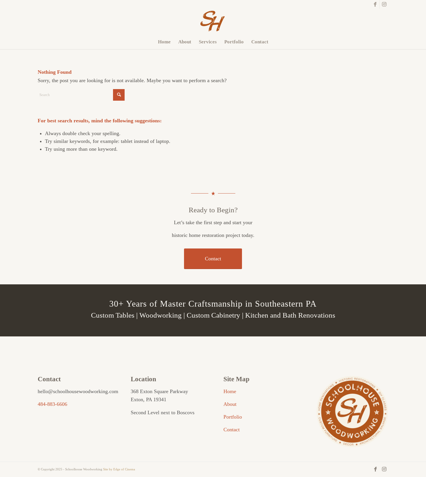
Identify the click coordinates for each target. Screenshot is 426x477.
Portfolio (232, 417)
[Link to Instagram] (384, 4)
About (229, 404)
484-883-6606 (52, 404)
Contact (231, 429)
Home (229, 391)
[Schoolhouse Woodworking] (213, 22)
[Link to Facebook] (375, 4)
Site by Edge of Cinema (119, 469)
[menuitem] (164, 42)
